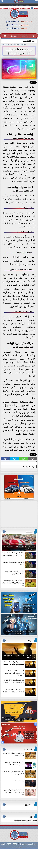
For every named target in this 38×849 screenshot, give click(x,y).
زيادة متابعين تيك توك (15, 199)
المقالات (29, 531)
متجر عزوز (28, 143)
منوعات (30, 640)
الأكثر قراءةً (28, 749)
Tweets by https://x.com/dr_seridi (25, 820)
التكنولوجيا (27, 40)
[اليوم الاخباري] (19, 602)
